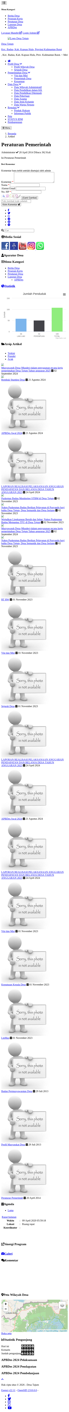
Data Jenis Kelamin (24, 101)
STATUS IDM (15, 119)
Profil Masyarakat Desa (13, 1144)
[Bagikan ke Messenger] (9, 224)
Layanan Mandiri (10, 33)
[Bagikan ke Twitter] (9, 213)
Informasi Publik (22, 113)
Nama (5, 185)
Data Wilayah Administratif (28, 87)
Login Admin (30, 33)
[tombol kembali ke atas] (2, 1379)
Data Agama (20, 98)
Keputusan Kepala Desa (13, 984)
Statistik (9, 286)
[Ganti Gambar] (29, 198)
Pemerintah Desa (22, 78)
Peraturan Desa (15, 21)
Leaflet (40, 1330)
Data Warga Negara (24, 104)
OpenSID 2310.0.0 (27, 1390)
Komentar (7, 182)
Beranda (12, 133)
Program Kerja (15, 18)
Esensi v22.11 (8, 1390)
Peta (10, 116)
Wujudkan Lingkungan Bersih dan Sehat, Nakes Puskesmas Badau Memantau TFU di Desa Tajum (31, 521)
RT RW (5, 599)
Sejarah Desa (20, 69)
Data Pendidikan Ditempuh (28, 93)
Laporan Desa (15, 24)
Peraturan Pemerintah (12, 1198)
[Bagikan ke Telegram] (9, 219)
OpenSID (63, 1330)
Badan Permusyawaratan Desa (16, 1091)
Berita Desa (14, 15)
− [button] (6, 1309)
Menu (7, 128)
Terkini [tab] (11, 353)
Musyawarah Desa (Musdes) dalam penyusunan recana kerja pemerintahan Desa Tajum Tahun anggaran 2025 (32, 369)
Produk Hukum (22, 110)
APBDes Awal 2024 (11, 433)
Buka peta (6, 1333)
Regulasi (12, 107)
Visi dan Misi (21, 75)
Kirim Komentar (10, 204)
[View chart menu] (64, 294)
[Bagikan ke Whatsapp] (9, 216)
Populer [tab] (12, 356)
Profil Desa (14, 64)
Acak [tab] (10, 359)
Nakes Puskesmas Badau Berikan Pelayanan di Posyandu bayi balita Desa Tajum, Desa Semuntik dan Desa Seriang (33, 509)
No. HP (6, 191)
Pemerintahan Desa (18, 72)
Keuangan (19, 81)
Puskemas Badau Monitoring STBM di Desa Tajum (27, 498)
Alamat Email (8, 188)
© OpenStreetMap (51, 1330)
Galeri (8, 1253)
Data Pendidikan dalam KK (28, 90)
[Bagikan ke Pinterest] (9, 221)
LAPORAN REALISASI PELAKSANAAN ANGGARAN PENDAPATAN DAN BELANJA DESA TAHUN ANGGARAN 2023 (32, 489)
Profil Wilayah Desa (24, 66)
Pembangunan (15, 122)
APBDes (12, 27)
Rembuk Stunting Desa (13, 379)
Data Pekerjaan (22, 96)
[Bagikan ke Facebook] (8, 210)
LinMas (5, 1038)
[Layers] (62, 1305)
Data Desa (13, 84)
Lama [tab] (10, 1210)
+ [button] (6, 1304)
